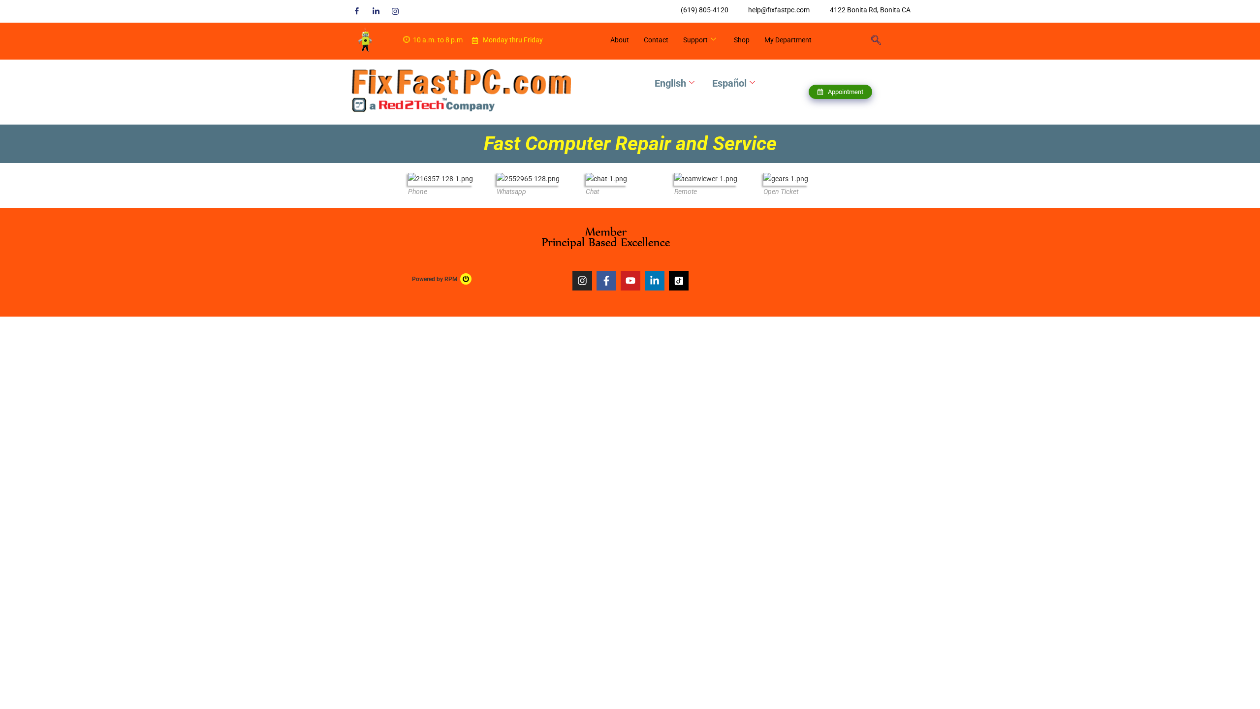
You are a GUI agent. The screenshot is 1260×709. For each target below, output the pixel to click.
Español (729, 83)
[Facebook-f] (606, 280)
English (670, 83)
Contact (656, 40)
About (619, 40)
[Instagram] (395, 11)
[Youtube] (630, 280)
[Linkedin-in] (654, 280)
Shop (742, 40)
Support (695, 40)
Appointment (845, 92)
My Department (788, 40)
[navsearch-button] (875, 41)
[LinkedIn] (376, 11)
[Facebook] (356, 11)
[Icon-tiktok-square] (679, 280)
